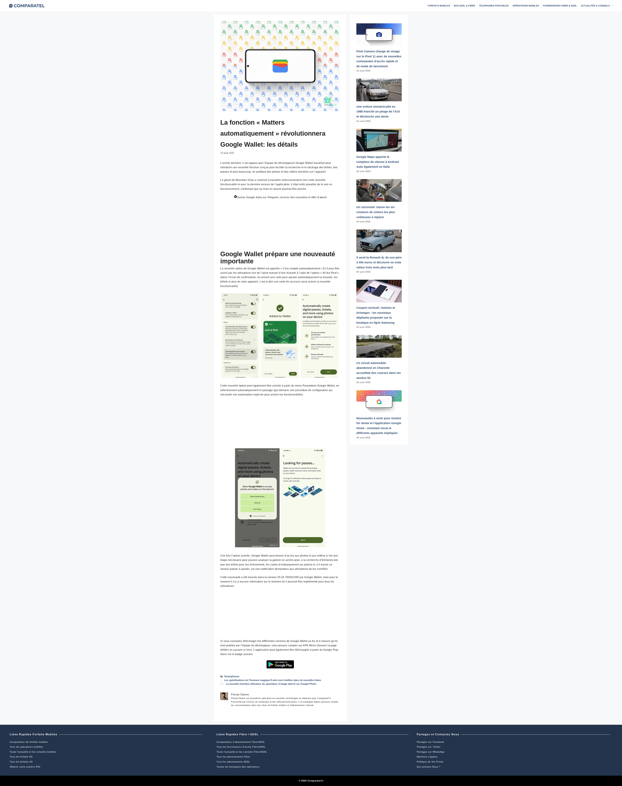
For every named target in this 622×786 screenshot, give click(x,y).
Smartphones (231, 676)
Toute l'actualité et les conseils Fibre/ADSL (242, 752)
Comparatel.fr (315, 780)
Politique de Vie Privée (430, 761)
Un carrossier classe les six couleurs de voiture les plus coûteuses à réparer (375, 212)
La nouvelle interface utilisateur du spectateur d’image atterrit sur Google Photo (271, 683)
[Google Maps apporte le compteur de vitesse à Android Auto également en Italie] (379, 149)
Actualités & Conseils (595, 5)
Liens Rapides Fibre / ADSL (238, 734)
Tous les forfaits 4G (21, 761)
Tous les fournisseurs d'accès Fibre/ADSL (241, 746)
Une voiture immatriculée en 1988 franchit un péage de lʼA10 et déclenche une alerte (378, 111)
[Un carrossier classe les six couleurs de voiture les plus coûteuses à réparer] (379, 199)
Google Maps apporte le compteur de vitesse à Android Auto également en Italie (377, 161)
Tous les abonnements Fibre (233, 756)
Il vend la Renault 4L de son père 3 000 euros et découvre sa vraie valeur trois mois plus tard (379, 262)
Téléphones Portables (494, 5)
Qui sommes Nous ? (428, 766)
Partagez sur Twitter (429, 746)
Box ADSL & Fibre (464, 5)
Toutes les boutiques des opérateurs (238, 766)
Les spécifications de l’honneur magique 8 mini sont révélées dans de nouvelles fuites (272, 680)
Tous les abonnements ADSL (233, 761)
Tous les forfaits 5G (21, 756)
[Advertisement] (280, 226)
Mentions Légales (427, 756)
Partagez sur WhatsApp (430, 752)
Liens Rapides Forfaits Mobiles (33, 734)
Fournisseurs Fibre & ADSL (560, 5)
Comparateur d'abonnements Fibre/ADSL (241, 742)
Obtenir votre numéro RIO (25, 766)
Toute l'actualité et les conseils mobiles (33, 752)
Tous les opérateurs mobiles (26, 746)
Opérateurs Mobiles (526, 5)
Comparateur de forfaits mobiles (29, 742)
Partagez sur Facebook (430, 742)
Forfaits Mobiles (439, 5)
